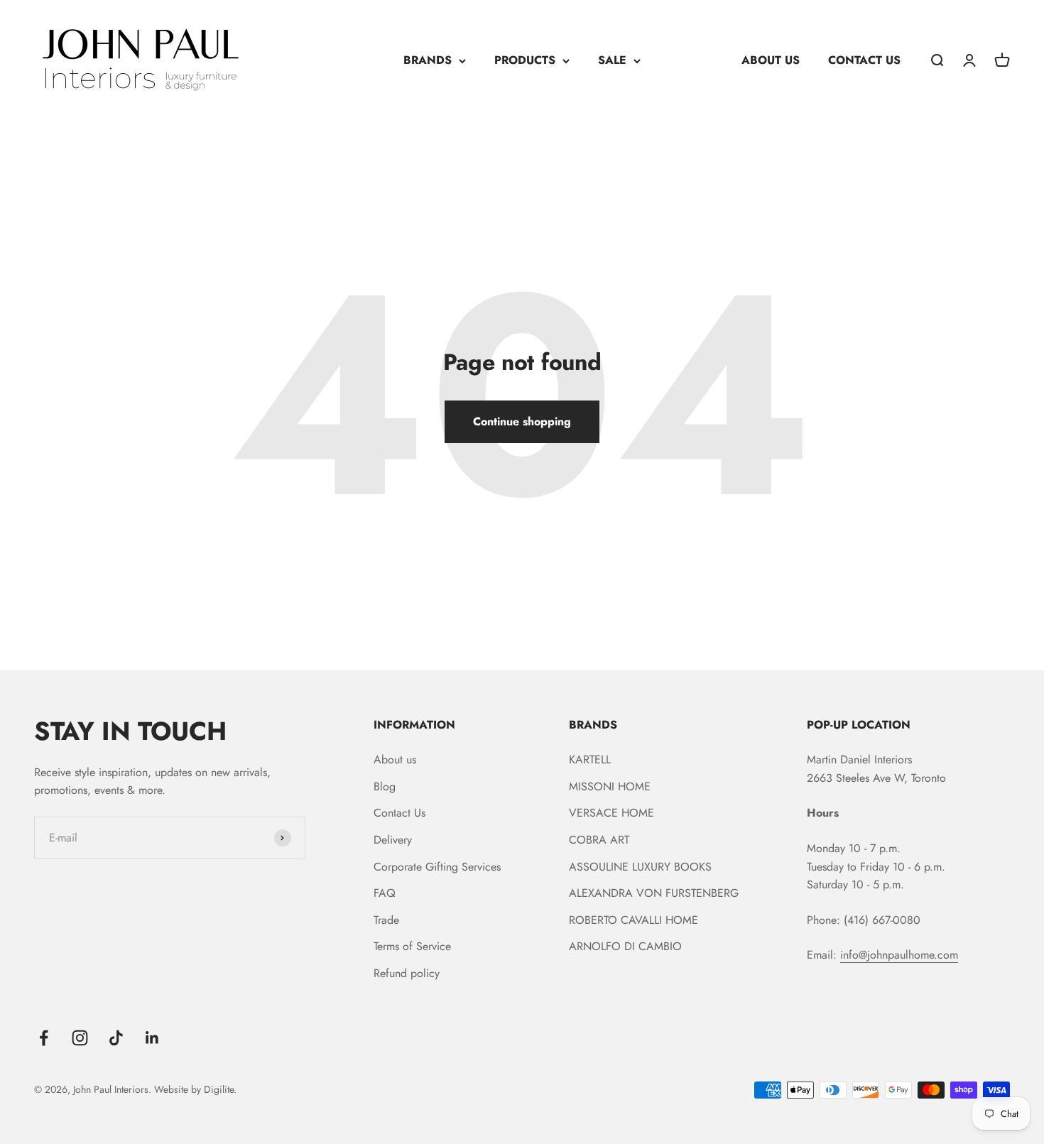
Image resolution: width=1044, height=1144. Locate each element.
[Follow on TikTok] (116, 1037)
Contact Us (399, 813)
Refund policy (407, 973)
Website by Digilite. (195, 1089)
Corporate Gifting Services (437, 867)
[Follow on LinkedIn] (152, 1037)
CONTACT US (864, 60)
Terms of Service (412, 946)
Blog (385, 786)
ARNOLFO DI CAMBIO (625, 946)
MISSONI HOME (610, 786)
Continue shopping (522, 421)
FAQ (385, 893)
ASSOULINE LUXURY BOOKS (640, 867)
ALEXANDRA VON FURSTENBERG (654, 893)
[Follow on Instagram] (79, 1037)
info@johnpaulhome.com (899, 955)
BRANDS (427, 60)
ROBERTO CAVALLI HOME (633, 920)
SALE (612, 60)
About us (395, 759)
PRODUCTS (524, 60)
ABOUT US (770, 60)
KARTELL (590, 759)
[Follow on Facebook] (43, 1037)
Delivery (393, 840)
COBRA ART (599, 840)
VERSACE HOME (611, 813)
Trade (386, 920)
